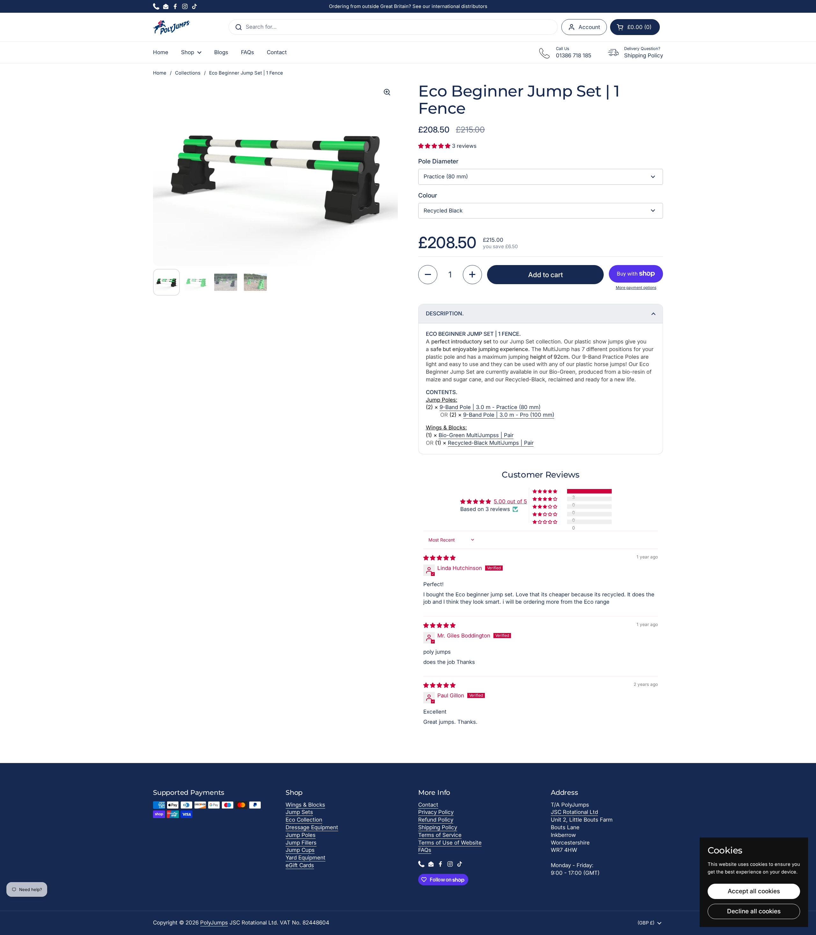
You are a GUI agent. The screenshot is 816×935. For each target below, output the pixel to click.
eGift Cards (300, 865)
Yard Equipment (305, 857)
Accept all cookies (754, 891)
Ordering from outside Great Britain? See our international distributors (408, 6)
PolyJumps (214, 922)
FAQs (424, 850)
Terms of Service (440, 835)
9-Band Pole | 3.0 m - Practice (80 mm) (490, 407)
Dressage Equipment (312, 827)
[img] (439, 558)
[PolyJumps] (171, 27)
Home (159, 73)
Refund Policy (435, 819)
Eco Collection (304, 819)
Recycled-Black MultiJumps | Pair (491, 443)
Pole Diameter (438, 161)
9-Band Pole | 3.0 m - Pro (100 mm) (508, 415)
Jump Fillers (301, 842)
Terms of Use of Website (450, 842)
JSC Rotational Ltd (574, 812)
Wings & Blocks (305, 805)
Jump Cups (300, 850)
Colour (427, 195)
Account (589, 27)
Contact (428, 805)
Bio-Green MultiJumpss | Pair (476, 435)
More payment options (636, 287)
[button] (635, 27)
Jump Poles (301, 835)
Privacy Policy (436, 812)
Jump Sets (299, 812)
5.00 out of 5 (510, 501)
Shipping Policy (437, 827)
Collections (187, 73)
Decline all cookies (754, 911)
